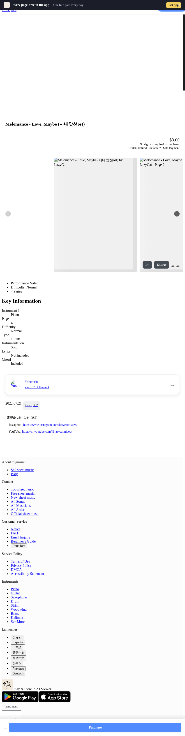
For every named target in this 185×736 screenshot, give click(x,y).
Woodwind (19, 609)
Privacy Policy (21, 565)
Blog (14, 474)
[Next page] (177, 214)
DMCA (16, 570)
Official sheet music (25, 514)
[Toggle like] (178, 266)
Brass (15, 613)
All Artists (18, 510)
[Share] (173, 266)
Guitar (15, 593)
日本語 (17, 647)
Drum (15, 601)
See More (18, 622)
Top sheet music (22, 489)
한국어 (17, 663)
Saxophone (19, 597)
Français (18, 668)
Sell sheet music (22, 470)
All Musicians (21, 505)
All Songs (18, 501)
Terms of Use (20, 561)
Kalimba (17, 617)
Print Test (19, 546)
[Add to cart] (5, 728)
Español (18, 642)
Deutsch (18, 673)
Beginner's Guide (23, 541)
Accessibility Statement (27, 574)
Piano (15, 589)
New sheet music (23, 497)
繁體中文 (18, 652)
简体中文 (18, 658)
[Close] (179, 5)
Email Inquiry (20, 537)
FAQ (14, 533)
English (17, 637)
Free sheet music (23, 493)
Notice (15, 529)
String (15, 605)
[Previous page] (8, 214)
